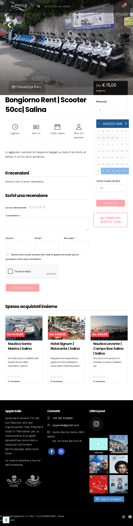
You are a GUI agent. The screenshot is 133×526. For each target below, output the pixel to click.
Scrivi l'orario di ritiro (108, 181)
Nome (10, 238)
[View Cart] (123, 6)
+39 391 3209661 (62, 418)
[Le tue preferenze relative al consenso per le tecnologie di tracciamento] (6, 520)
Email (39, 238)
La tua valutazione (15, 207)
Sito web (69, 238)
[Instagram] (61, 451)
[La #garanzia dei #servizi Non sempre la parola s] (98, 444)
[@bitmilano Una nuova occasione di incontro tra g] (98, 464)
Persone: (101, 101)
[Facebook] (51, 451)
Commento (13, 215)
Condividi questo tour (110, 219)
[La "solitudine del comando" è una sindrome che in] (118, 444)
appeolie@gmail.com (65, 425)
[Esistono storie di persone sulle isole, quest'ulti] (118, 484)
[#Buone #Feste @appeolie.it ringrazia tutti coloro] (98, 484)
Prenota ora (110, 203)
